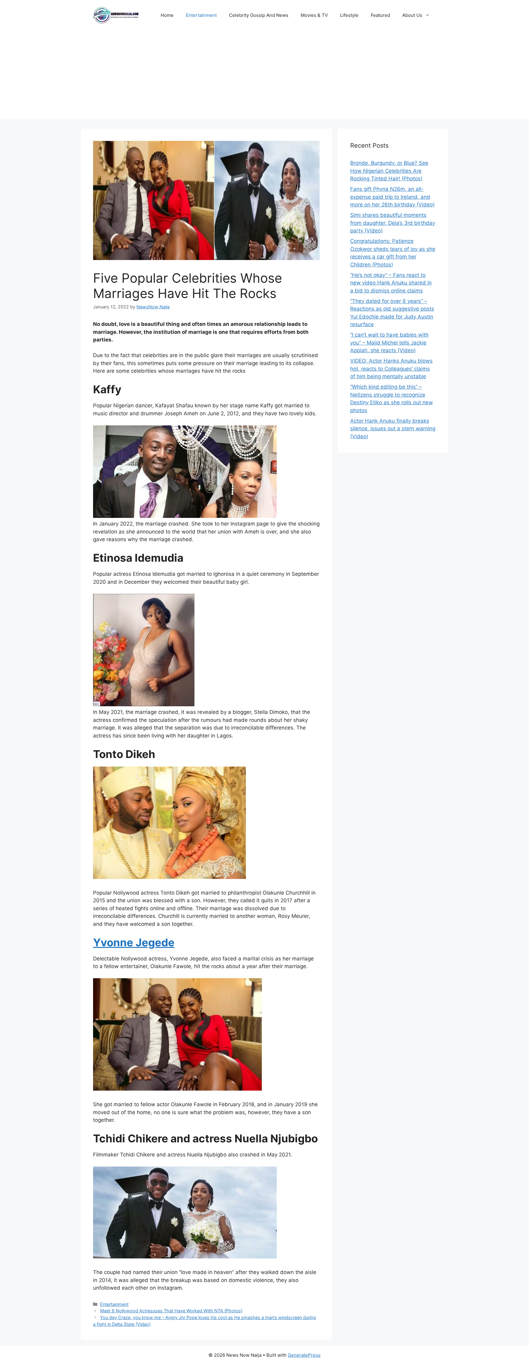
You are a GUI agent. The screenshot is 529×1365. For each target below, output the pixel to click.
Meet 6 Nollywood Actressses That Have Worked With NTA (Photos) (171, 1310)
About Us (412, 15)
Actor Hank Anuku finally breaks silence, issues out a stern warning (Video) (392, 428)
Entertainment (201, 15)
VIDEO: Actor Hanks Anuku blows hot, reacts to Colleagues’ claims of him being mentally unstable (391, 368)
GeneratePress (304, 1355)
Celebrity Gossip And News (258, 15)
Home (167, 15)
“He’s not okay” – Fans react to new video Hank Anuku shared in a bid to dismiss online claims (391, 283)
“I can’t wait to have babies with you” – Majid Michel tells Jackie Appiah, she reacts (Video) (389, 342)
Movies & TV (314, 15)
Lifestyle (349, 15)
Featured (380, 15)
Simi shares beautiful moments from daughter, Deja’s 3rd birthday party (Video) (392, 223)
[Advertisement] (264, 76)
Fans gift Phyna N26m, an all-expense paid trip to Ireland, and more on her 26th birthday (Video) (392, 197)
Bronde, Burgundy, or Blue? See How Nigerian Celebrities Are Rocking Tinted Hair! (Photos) (389, 171)
